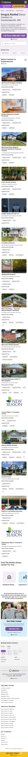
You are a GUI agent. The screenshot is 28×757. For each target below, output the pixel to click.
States (3, 646)
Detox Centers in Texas (6, 711)
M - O (3, 653)
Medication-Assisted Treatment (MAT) (10, 698)
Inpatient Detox (4, 694)
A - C (3, 651)
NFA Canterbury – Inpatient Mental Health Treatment (10, 309)
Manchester (5, 53)
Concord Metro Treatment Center (10, 413)
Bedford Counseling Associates (11, 511)
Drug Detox (4, 690)
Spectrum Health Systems (10, 345)
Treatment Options (7, 685)
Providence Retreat (8, 243)
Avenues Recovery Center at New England (11, 380)
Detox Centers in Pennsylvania (8, 717)
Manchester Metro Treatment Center (11, 543)
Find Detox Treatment (8, 706)
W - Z (15, 653)
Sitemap (3, 740)
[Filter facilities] (25, 59)
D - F (9, 651)
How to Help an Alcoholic (7, 702)
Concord (22, 53)
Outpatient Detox (5, 696)
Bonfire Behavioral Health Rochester (10, 115)
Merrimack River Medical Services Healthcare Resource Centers (11, 149)
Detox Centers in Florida (7, 713)
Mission (3, 734)
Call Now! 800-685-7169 (14, 35)
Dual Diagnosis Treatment (7, 700)
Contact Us (3, 738)
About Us (3, 736)
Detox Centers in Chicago (7, 723)
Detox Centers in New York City (8, 719)
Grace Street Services (8, 182)
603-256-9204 (19, 6)
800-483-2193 (14, 629)
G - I (15, 651)
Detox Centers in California (7, 709)
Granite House (6, 477)
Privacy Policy (4, 744)
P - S (9, 653)
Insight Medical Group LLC (10, 214)
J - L (20, 651)
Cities (8, 646)
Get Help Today (12, 753)
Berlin (15, 657)
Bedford (3, 657)
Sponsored (7, 7)
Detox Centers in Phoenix (7, 727)
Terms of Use (4, 742)
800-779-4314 (17, 676)
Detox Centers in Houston (7, 725)
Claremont (17, 659)
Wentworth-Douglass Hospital (11, 83)
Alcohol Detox (4, 692)
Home (2, 10)
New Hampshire (10, 10)
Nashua (14, 53)
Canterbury (3, 659)
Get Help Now (7, 5)
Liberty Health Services (9, 445)
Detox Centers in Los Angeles (8, 721)
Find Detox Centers (5, 688)
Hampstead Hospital (8, 274)
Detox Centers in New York (7, 715)
